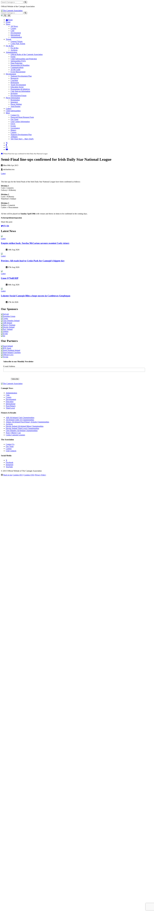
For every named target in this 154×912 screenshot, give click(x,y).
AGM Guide (15, 70)
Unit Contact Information (20, 122)
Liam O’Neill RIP (9, 278)
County (13, 28)
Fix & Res (10, 46)
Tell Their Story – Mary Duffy (22, 139)
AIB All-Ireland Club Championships (20, 418)
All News (14, 26)
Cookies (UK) (29, 475)
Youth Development (18, 85)
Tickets (8, 39)
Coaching (14, 80)
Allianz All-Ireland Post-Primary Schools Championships (27, 422)
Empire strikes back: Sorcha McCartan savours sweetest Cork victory (35, 243)
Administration (16, 37)
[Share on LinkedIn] (8, 226)
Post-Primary (11, 406)
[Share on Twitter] (2, 226)
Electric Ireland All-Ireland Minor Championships (24, 426)
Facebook (9, 462)
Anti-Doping (15, 106)
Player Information (13, 98)
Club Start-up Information (20, 91)
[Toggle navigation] (9, 15)
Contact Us (15, 115)
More (8, 113)
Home (8, 22)
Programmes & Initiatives (20, 89)
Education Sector (17, 87)
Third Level (10, 408)
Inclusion (14, 93)
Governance (15, 128)
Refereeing (15, 83)
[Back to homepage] (11, 11)
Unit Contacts (11, 451)
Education (9, 402)
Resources (14, 78)
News (8, 24)
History (13, 130)
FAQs (13, 124)
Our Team (14, 119)
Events (13, 126)
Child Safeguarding (13, 111)
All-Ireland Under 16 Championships (20, 420)
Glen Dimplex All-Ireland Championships (22, 431)
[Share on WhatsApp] (6, 226)
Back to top (7, 475)
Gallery (8, 109)
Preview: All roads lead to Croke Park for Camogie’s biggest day (33, 260)
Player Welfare (16, 104)
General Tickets (16, 41)
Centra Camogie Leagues (15, 435)
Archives (14, 50)
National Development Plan (21, 76)
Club (12, 31)
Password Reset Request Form (22, 117)
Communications (17, 67)
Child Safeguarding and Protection (24, 59)
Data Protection (16, 63)
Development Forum (18, 96)
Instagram (9, 465)
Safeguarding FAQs (18, 61)
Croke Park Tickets (18, 44)
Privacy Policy (40, 475)
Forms (13, 57)
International (15, 35)
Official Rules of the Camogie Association (27, 54)
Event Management (18, 72)
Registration (15, 100)
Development (16, 33)
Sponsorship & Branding (20, 65)
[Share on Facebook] (4, 226)
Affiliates (14, 137)
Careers (13, 132)
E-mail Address (9, 366)
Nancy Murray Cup (13, 433)
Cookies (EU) (18, 475)
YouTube (9, 467)
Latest (3, 173)
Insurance (14, 102)
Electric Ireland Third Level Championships (22, 428)
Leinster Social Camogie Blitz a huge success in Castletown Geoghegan (35, 295)
